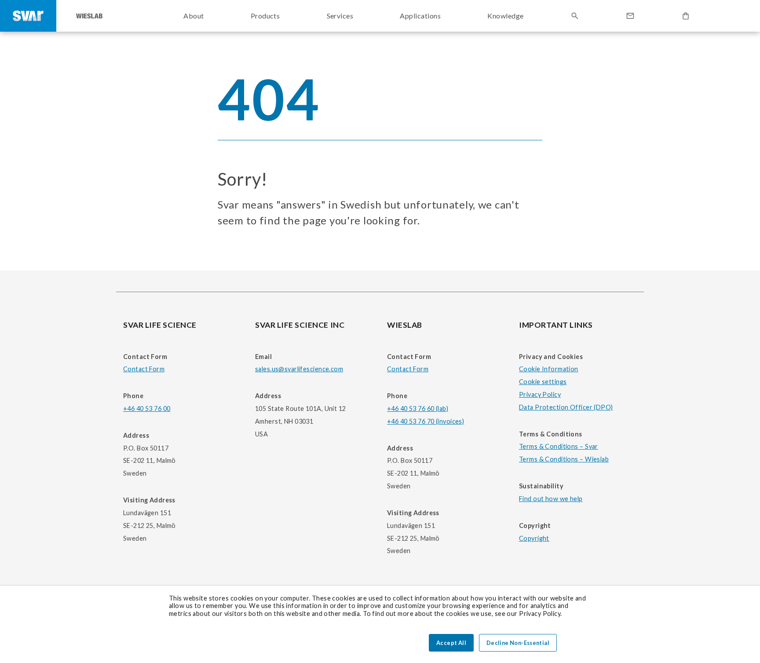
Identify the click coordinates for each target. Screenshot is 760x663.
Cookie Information (548, 369)
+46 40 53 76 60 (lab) (417, 408)
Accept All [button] (451, 642)
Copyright (534, 538)
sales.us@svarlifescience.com (299, 369)
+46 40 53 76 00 (146, 408)
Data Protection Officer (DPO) (566, 407)
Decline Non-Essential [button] (517, 642)
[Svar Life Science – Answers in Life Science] (28, 16)
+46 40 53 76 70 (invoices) (425, 421)
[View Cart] (685, 15)
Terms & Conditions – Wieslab (564, 459)
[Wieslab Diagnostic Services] (89, 16)
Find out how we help (551, 498)
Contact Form (143, 369)
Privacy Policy (540, 394)
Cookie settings (542, 381)
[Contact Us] (630, 15)
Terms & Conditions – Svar (558, 446)
